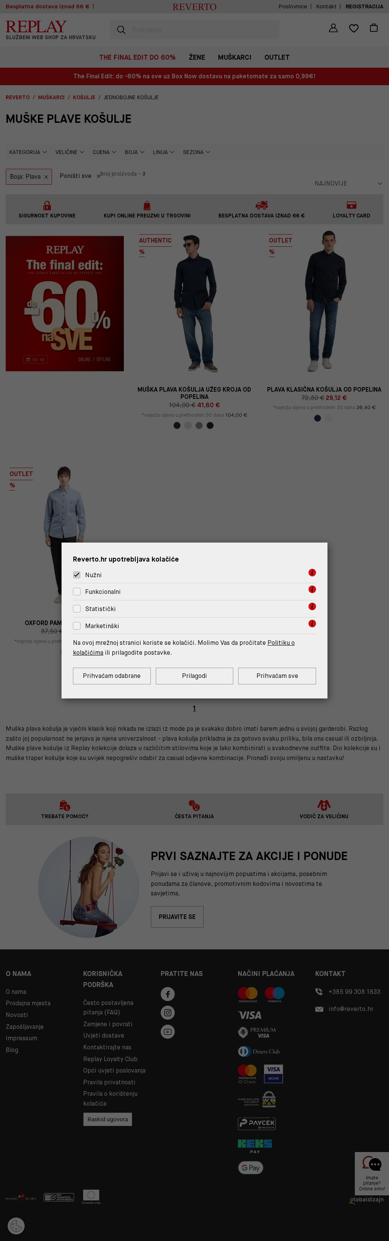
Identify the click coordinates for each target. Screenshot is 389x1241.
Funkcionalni (103, 592)
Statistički (100, 609)
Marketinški (102, 626)
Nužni (93, 575)
